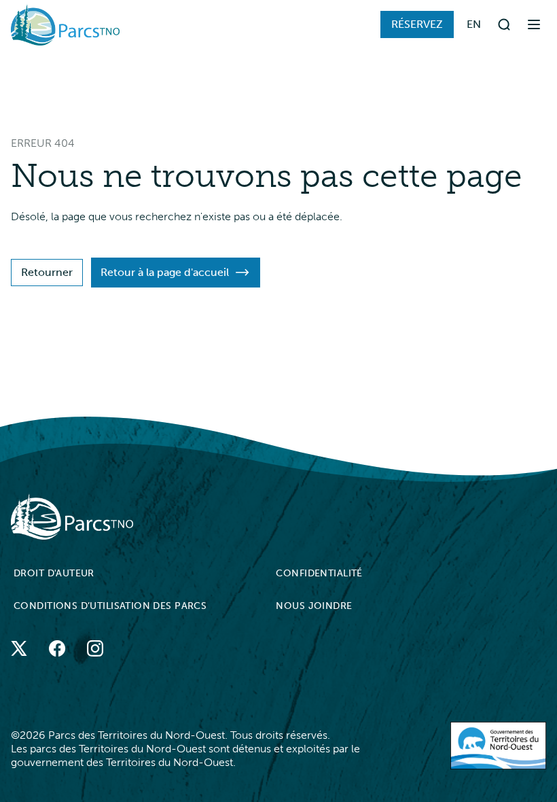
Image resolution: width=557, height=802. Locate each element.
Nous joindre (314, 606)
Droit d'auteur (54, 573)
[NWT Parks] (270, 516)
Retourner (47, 272)
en (474, 24)
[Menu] (534, 24)
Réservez (417, 24)
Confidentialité (319, 573)
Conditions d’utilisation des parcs (110, 606)
